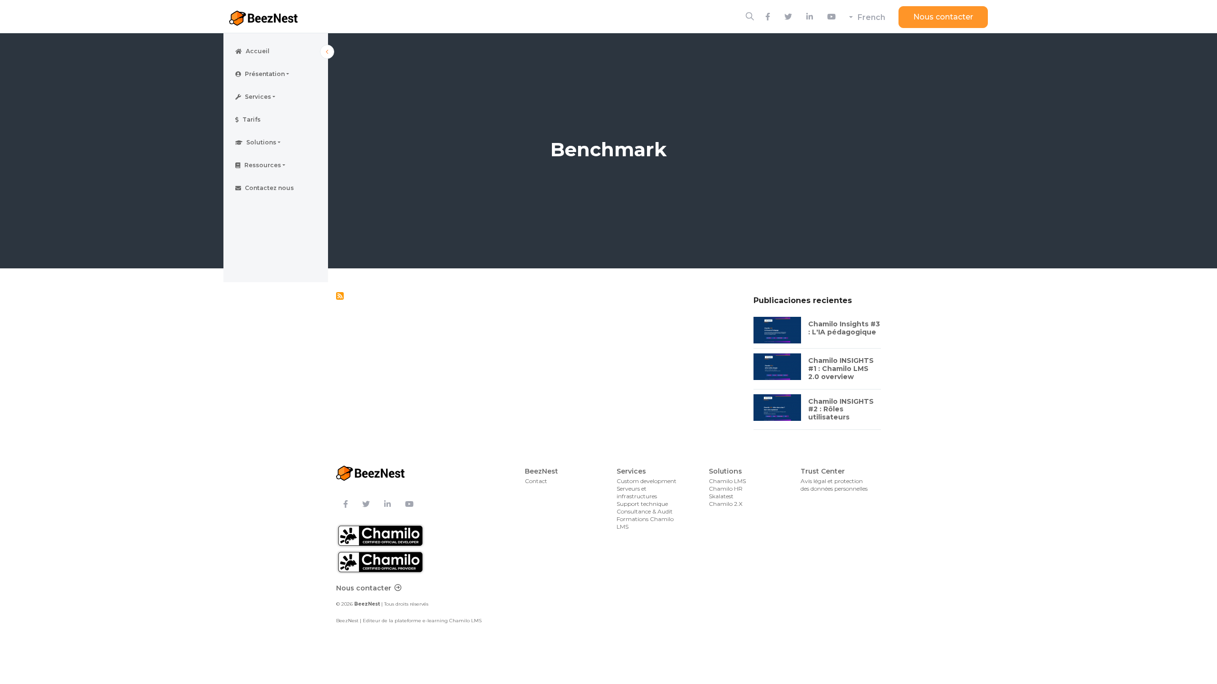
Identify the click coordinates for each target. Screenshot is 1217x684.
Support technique (642, 503)
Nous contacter (943, 16)
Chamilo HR (726, 488)
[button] (275, 74)
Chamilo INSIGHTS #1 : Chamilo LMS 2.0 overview (841, 368)
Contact (536, 480)
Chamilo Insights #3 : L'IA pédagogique (844, 328)
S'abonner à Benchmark (340, 296)
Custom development (646, 480)
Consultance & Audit (645, 511)
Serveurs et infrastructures (637, 492)
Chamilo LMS (727, 480)
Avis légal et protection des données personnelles (834, 484)
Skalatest (721, 496)
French (871, 17)
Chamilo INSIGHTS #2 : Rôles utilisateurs (841, 409)
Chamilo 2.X (726, 503)
